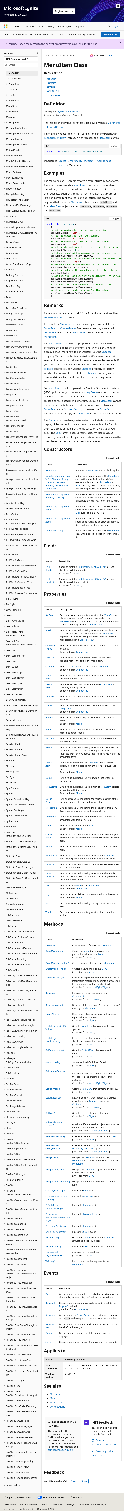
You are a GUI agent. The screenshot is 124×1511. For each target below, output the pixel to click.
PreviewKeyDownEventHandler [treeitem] (21, 352)
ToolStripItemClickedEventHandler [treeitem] (21, 1413)
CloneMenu (106, 409)
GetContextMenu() (54, 1050)
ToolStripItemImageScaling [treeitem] (20, 1461)
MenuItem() (51, 470)
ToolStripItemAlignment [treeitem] (18, 1400)
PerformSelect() (53, 1246)
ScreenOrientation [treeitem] (15, 620)
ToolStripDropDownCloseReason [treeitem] (21, 1308)
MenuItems (79, 332)
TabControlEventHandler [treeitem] (18, 964)
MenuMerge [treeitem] (12, 100)
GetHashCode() (52, 1062)
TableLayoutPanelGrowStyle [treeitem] (20, 1025)
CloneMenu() (51, 945)
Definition (51, 78)
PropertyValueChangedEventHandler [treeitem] (22, 462)
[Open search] (109, 26)
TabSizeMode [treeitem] (13, 1073)
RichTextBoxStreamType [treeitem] (18, 587)
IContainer (74, 666)
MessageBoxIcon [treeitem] (14, 139)
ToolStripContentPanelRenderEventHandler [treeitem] (21, 1251)
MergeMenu (90, 392)
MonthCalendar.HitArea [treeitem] (18, 161)
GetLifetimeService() (55, 1071)
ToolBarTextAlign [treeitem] (14, 1179)
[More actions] (119, 55)
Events (48, 705)
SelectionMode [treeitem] (13, 744)
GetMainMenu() (53, 1088)
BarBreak (50, 615)
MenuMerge (57, 1402)
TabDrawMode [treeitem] (13, 970)
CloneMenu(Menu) (54, 950)
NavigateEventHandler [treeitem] (17, 199)
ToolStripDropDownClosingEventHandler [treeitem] (21, 1327)
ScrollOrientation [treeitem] (14, 688)
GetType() (50, 1113)
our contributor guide (60, 1449)
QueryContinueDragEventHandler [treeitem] (22, 495)
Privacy (69, 1504)
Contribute (56, 1504)
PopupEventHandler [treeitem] (16, 319)
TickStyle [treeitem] (10, 1122)
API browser (68, 55)
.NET (56, 55)
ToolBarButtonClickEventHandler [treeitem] (21, 1166)
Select (59, 432)
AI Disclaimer (9, 1504)
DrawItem (88, 1196)
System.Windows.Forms (70, 111)
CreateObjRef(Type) (55, 977)
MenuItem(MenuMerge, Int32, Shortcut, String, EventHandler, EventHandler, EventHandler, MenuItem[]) (57, 482)
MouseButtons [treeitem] (13, 172)
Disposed (50, 1303)
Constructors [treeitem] (14, 78)
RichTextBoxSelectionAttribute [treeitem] (21, 576)
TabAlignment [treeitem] (13, 915)
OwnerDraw (83, 1315)
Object (62, 161)
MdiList (49, 747)
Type (83, 1113)
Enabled (49, 696)
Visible (48, 912)
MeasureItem (90, 1214)
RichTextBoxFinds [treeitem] (15, 560)
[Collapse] (37, 53)
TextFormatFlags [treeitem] (14, 1100)
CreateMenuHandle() (55, 968)
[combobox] (21, 58)
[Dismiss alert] (118, 6)
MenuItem (105, 138)
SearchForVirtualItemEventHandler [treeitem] (21, 712)
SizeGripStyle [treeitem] (12, 771)
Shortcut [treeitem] (10, 766)
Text (47, 903)
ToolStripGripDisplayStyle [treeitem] (19, 1360)
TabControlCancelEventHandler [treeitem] (22, 953)
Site (47, 885)
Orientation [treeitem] (12, 253)
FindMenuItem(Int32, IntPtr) (91, 566)
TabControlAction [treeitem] (14, 942)
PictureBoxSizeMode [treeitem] (16, 308)
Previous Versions (28, 1504)
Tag (47, 894)
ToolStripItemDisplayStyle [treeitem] (19, 1426)
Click (101, 482)
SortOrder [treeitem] (11, 782)
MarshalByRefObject (81, 161)
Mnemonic (50, 816)
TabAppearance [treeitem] (14, 920)
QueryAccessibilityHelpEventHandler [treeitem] (22, 481)
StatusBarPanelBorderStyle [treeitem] (19, 867)
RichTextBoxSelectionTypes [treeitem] (19, 582)
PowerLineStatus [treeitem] (14, 324)
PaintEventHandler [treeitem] (15, 291)
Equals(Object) (52, 1013)
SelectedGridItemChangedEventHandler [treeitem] (22, 736)
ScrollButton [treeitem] (12, 666)
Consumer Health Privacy (91, 1504)
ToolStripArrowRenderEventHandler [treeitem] (21, 1211)
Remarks (50, 86)
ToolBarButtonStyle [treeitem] (15, 1174)
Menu (61, 165)
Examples (51, 82)
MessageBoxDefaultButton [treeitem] (19, 133)
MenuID (49, 777)
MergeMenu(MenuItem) (57, 1181)
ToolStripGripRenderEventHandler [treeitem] (22, 1373)
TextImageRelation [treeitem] (15, 1106)
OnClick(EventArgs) (55, 1190)
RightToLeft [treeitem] (12, 598)
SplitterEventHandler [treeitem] (16, 815)
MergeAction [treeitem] (12, 111)
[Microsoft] (6, 26)
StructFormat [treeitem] (12, 898)
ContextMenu (55, 127)
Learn (47, 55)
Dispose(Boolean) (54, 1005)
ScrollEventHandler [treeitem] (15, 677)
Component (104, 161)
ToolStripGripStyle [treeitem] (15, 1380)
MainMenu (113, 122)
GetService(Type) (53, 1097)
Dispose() (50, 992)
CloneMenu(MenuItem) (57, 963)
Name (48, 825)
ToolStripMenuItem (55, 138)
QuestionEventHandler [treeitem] (17, 508)
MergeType (51, 807)
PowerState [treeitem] (11, 330)
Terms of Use (9, 1509)
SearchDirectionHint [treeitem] (16, 699)
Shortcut (92, 373)
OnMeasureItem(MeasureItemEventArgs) (57, 1217)
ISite (78, 885)
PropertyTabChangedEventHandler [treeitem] (21, 444)
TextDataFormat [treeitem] (14, 1095)
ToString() (50, 1261)
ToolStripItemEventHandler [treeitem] (19, 1437)
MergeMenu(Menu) (55, 1169)
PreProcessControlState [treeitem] (18, 341)
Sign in (116, 26)
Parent (48, 846)
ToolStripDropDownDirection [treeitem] (20, 1334)
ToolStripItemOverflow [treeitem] (17, 1466)
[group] (83, 260)
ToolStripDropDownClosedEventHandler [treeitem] (21, 1299)
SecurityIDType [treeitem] (13, 720)
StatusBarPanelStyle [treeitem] (16, 887)
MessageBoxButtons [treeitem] (16, 128)
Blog (43, 1504)
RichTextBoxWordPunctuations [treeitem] (21, 593)
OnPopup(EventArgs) (55, 1226)
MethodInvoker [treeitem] (13, 150)
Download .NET (111, 34)
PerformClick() (52, 1237)
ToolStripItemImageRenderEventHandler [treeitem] (21, 1454)
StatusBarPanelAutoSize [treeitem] (18, 861)
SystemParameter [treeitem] (15, 909)
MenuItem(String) (54, 530)
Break (48, 630)
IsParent (49, 738)
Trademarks (25, 1509)
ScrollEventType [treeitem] (14, 683)
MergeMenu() (52, 1157)
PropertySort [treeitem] (12, 431)
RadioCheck (51, 855)
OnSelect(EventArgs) (55, 1231)
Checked (107, 352)
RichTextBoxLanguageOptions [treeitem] (21, 565)
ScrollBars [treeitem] (11, 661)
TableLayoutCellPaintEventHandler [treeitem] (21, 983)
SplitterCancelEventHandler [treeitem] (20, 804)
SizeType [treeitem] (10, 777)
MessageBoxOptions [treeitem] (16, 144)
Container (50, 666)
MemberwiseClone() (55, 1136)
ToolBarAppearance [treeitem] (16, 1148)
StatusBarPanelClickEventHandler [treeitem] (22, 880)
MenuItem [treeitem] (13, 72)
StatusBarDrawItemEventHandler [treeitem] (22, 848)
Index (48, 729)
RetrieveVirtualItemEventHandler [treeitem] (21, 547)
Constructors (52, 90)
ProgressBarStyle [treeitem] (14, 405)
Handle (49, 717)
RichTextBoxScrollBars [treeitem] (17, 571)
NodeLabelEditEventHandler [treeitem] (20, 210)
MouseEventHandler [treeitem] (16, 183)
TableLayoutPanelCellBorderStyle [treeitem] (22, 1012)
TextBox (48, 368)
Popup (52, 420)
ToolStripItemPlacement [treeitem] (18, 1472)
